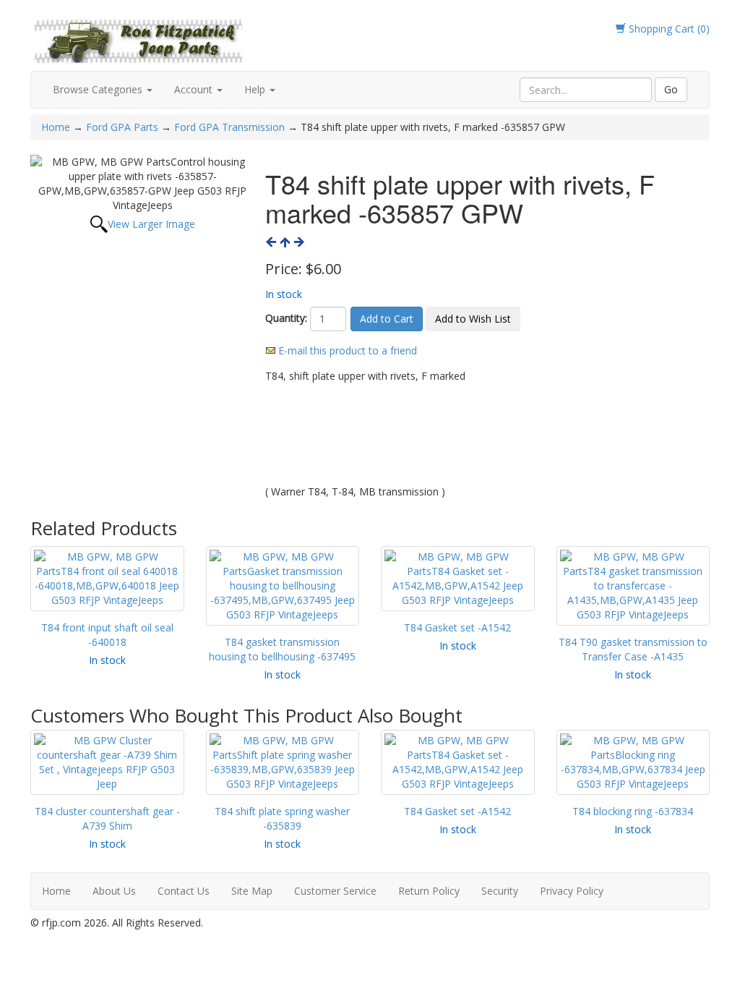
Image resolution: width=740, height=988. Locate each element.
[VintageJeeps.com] (138, 39)
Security (499, 891)
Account (194, 89)
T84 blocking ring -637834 (632, 811)
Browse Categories (99, 89)
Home (57, 127)
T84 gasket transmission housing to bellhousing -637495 (282, 649)
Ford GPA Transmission (229, 127)
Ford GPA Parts (122, 127)
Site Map (251, 891)
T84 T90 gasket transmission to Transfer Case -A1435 (633, 649)
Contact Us (184, 891)
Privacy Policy (571, 891)
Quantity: (286, 318)
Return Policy (429, 891)
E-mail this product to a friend (347, 350)
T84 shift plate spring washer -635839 (282, 818)
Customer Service (335, 891)
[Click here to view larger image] (142, 184)
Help (256, 89)
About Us (114, 891)
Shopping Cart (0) (668, 28)
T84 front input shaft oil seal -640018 (107, 635)
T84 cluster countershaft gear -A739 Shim (107, 818)
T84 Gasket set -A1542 (457, 627)
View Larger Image (151, 224)
